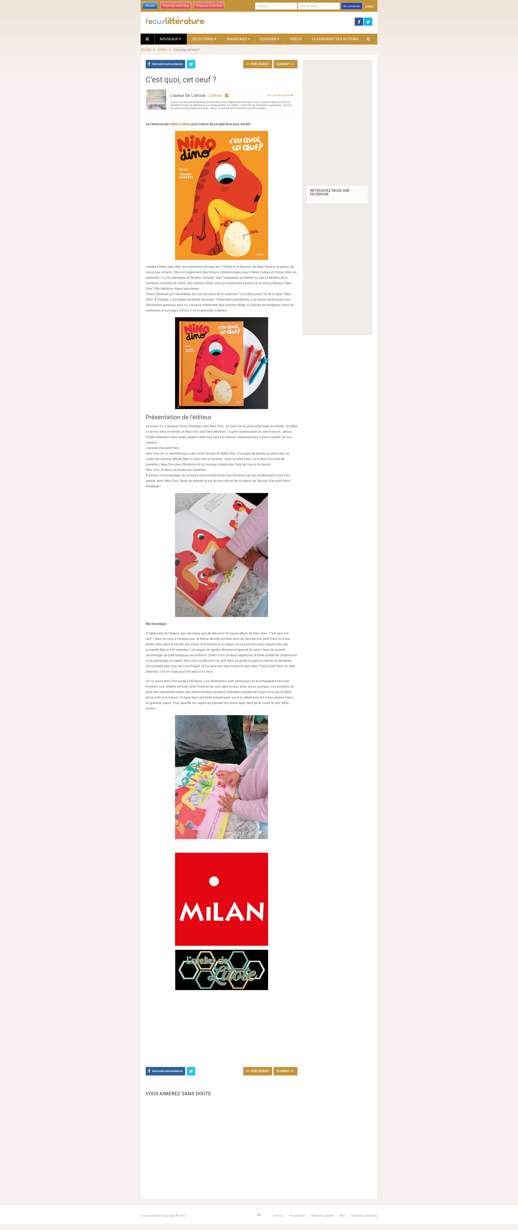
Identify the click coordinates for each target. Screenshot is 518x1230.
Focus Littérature (151, 1215)
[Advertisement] (221, 1146)
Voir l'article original (279, 95)
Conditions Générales (363, 1215)
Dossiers (268, 39)
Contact (278, 1215)
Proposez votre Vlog (209, 5)
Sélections (203, 39)
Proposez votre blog (176, 5)
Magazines (237, 39)
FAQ (342, 1215)
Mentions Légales (322, 1215)
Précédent (259, 64)
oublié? (369, 6)
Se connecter (351, 6)
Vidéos (296, 39)
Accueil (150, 5)
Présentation (297, 1215)
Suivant (284, 64)
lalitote (215, 95)
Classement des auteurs (335, 39)
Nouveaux (169, 39)
